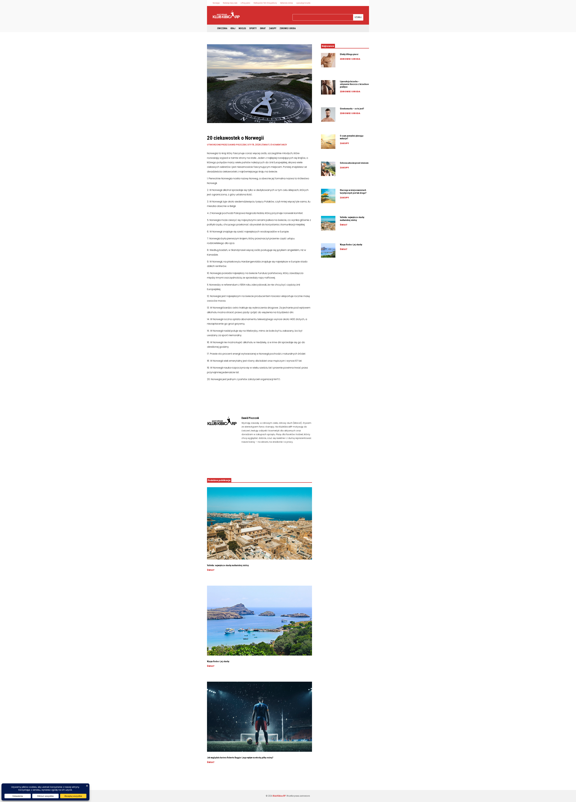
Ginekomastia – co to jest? (352, 108)
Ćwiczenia (222, 28)
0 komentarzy (279, 144)
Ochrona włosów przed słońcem (354, 163)
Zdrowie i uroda (288, 28)
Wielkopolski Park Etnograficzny (265, 3)
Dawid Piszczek (237, 144)
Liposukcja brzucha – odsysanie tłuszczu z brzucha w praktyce (354, 84)
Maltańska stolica (286, 3)
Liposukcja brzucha (303, 3)
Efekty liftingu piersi (349, 54)
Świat (263, 28)
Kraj (233, 28)
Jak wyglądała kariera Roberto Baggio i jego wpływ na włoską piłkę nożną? (240, 757)
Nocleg (242, 28)
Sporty (253, 28)
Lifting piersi (245, 3)
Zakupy (272, 28)
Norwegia (216, 3)
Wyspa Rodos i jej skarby (218, 661)
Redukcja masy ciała (230, 3)
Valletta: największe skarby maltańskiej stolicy (228, 565)
